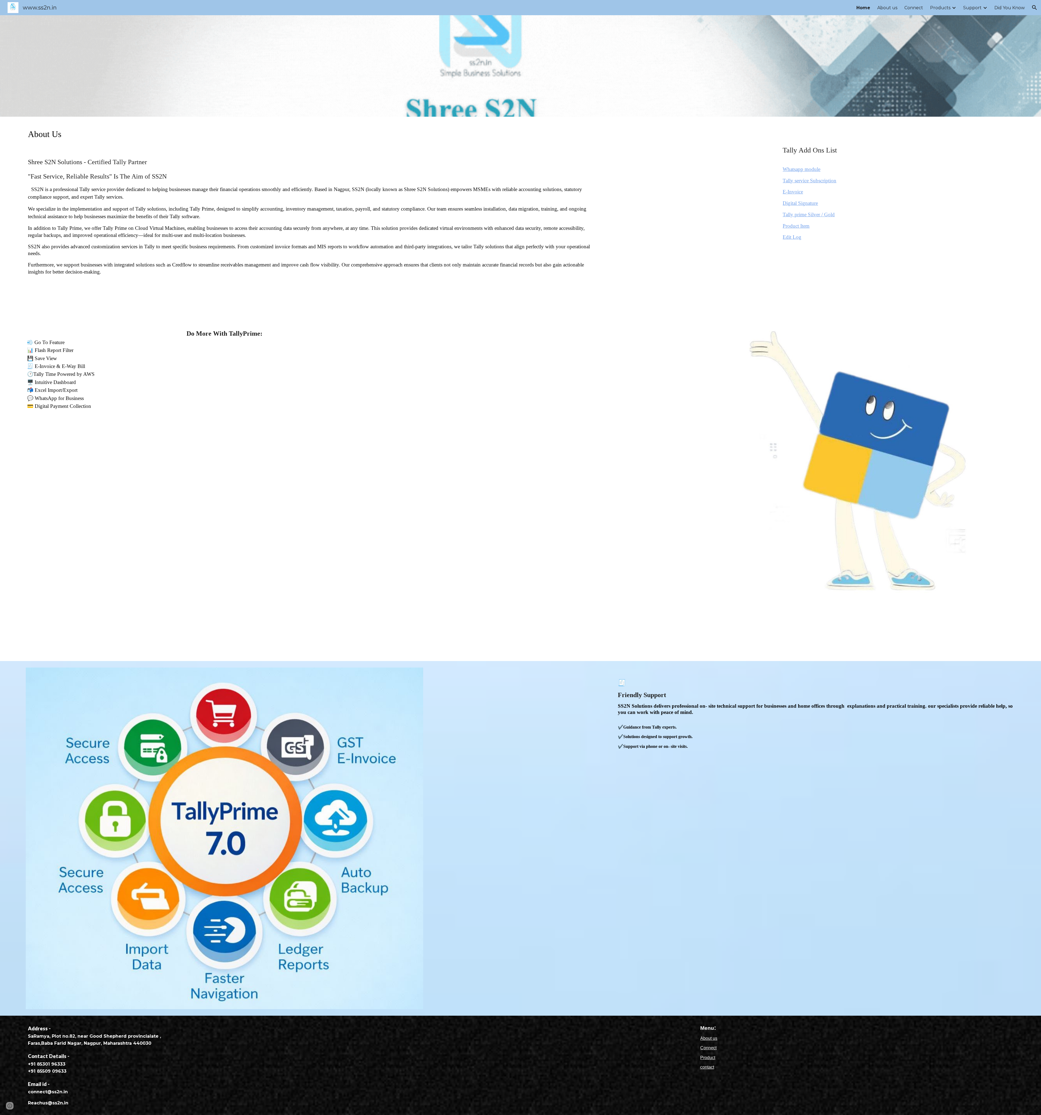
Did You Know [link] (1009, 7)
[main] (309, 218)
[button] (1034, 7)
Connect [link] (913, 7)
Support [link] (972, 7)
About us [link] (887, 7)
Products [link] (940, 7)
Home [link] (863, 7)
